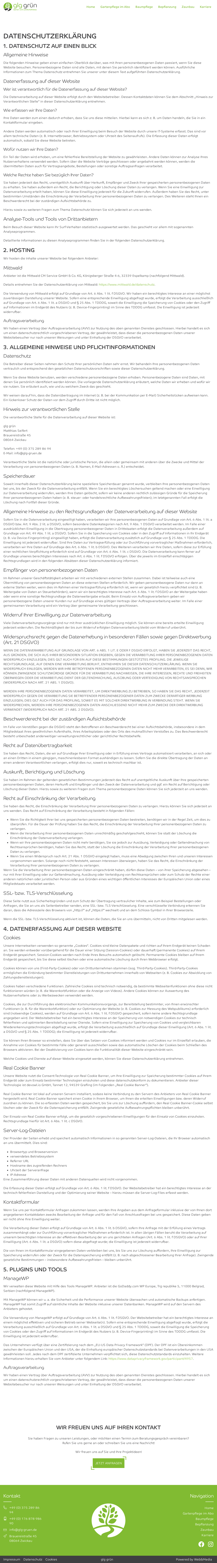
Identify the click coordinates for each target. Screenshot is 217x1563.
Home (90, 6)
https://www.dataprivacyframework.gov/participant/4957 (150, 1358)
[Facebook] (201, 1544)
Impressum (11, 1559)
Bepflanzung (167, 6)
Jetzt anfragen (108, 1463)
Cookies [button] (51, 1559)
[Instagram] (211, 1544)
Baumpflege (144, 6)
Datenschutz (32, 1559)
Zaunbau (188, 6)
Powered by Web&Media (194, 1559)
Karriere (205, 6)
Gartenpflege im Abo (115, 6)
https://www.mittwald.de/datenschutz (126, 284)
